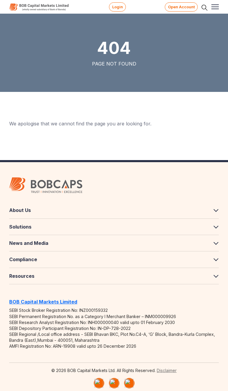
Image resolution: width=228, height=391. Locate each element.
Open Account (181, 7)
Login (117, 7)
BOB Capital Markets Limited (43, 302)
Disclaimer (167, 370)
